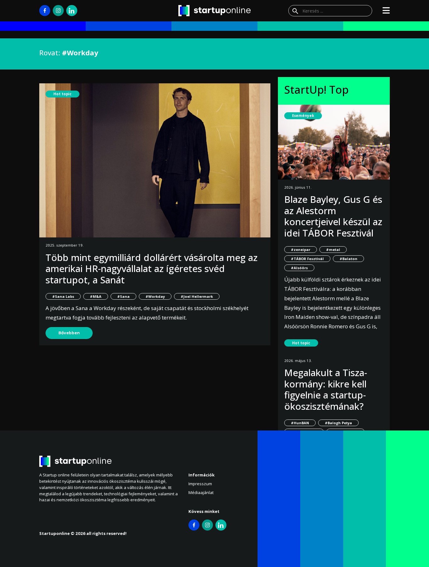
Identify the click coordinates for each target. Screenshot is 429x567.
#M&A (95, 296)
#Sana (123, 296)
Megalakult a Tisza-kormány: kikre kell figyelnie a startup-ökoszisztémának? (325, 389)
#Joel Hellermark (197, 296)
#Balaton (348, 258)
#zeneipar (300, 249)
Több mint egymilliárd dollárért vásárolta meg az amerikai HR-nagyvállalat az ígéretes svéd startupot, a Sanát (152, 268)
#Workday (155, 296)
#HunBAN (300, 422)
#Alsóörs (299, 267)
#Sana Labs (63, 296)
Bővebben (69, 333)
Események (303, 115)
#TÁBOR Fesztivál (307, 258)
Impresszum (200, 483)
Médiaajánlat (201, 492)
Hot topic (62, 94)
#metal (333, 249)
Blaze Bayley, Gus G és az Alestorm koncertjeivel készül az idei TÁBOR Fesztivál (333, 216)
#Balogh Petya (338, 422)
